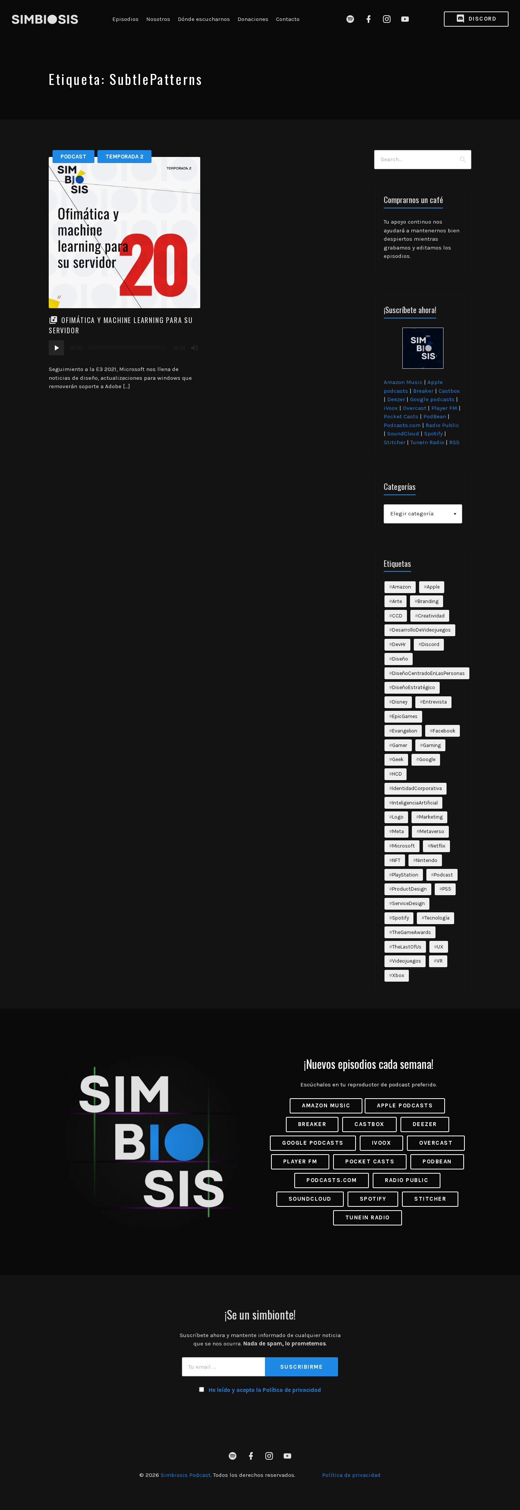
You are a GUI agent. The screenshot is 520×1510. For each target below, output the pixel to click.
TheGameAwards (411, 932)
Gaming (432, 745)
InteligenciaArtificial (415, 803)
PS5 (446, 889)
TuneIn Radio (427, 442)
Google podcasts (432, 399)
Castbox (449, 390)
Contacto (288, 19)
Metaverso (432, 831)
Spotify (433, 433)
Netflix (438, 846)
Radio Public (442, 425)
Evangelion (404, 731)
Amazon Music (403, 382)
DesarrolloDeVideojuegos (421, 630)
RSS (454, 442)
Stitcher (394, 442)
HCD (397, 774)
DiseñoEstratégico (413, 687)
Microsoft (403, 846)
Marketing (431, 817)
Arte (397, 601)
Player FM (444, 408)
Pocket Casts (401, 416)
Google (427, 759)
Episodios (125, 19)
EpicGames (405, 716)
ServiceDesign (408, 903)
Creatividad (431, 616)
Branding (428, 601)
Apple (433, 587)
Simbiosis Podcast (186, 1475)
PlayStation (405, 875)
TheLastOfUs (406, 947)
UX (440, 947)
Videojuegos (406, 961)
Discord (481, 18)
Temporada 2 (124, 156)
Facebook (444, 731)
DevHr (399, 644)
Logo (398, 817)
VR (440, 961)
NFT (396, 860)
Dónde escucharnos (204, 19)
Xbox (398, 975)
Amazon (401, 587)
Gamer (399, 745)
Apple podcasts (405, 1105)
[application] (124, 347)
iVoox (391, 408)
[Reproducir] (56, 347)
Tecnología (437, 918)
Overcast (414, 408)
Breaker (423, 390)
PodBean (434, 416)
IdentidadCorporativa (417, 788)
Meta (398, 831)
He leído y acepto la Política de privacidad (265, 1390)
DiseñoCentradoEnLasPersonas (428, 673)
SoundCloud (403, 433)
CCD (397, 616)
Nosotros (158, 19)
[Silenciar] (194, 347)
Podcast (73, 156)
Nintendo (426, 860)
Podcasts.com (402, 425)
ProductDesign (409, 889)
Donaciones (253, 19)
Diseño (400, 659)
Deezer (396, 399)
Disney (399, 702)
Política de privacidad (351, 1475)
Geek (398, 759)
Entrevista (435, 702)
